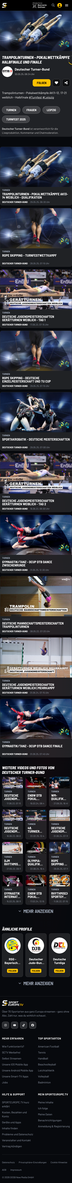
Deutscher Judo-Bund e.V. (36, 961)
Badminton (44, 1082)
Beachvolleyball (47, 1064)
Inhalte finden (10, 1128)
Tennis (42, 1052)
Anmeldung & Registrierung (54, 1126)
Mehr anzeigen (38, 911)
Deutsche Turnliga (59, 961)
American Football (48, 1046)
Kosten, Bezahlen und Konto (14, 1114)
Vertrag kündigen (12, 1146)
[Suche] (53, 5)
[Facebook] (32, 1025)
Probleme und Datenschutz (17, 1134)
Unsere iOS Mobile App (15, 1064)
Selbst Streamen (11, 1058)
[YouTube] (14, 1025)
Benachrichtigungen (50, 1120)
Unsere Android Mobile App (17, 1070)
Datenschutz (8, 1162)
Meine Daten (45, 1114)
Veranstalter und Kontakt (16, 1140)
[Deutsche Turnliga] (59, 945)
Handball (43, 1058)
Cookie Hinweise (59, 1162)
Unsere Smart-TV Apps (15, 1076)
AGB (4, 1169)
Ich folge (43, 1108)
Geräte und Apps (11, 1122)
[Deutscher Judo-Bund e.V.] (36, 945)
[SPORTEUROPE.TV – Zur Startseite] (4, 5)
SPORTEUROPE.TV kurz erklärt (15, 1104)
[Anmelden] (59, 5)
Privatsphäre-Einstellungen (33, 1162)
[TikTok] (23, 1025)
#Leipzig (48, 97)
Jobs (5, 1082)
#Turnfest (35, 97)
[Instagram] (5, 1025)
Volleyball (43, 1076)
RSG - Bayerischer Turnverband (12, 961)
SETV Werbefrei (11, 1052)
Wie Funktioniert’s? (13, 1046)
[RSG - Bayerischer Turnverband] (13, 945)
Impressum (16, 1169)
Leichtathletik (46, 1070)
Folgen (12, 970)
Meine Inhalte (45, 1102)
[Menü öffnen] (66, 5)
